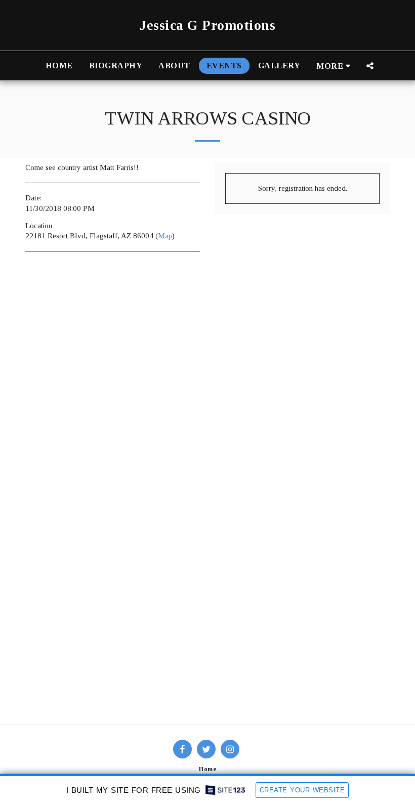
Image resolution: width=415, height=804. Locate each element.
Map (165, 236)
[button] (370, 66)
